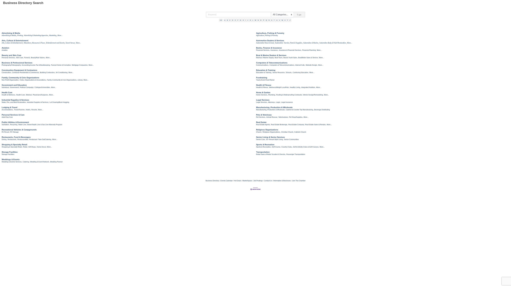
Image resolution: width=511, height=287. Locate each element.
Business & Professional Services (17, 63)
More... (59, 35)
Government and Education (14, 85)
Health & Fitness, (262, 87)
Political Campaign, (27, 87)
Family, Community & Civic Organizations (20, 78)
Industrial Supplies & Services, (38, 102)
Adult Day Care (7, 117)
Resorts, (34, 110)
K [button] (250, 20)
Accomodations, (7, 110)
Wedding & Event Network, (39, 162)
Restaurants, (12, 139)
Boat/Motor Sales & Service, (308, 58)
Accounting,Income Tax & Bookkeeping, (36, 65)
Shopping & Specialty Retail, (12, 147)
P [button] (263, 20)
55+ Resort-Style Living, (274, 139)
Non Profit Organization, (10, 80)
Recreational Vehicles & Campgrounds (19, 130)
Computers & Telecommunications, (282, 65)
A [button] (224, 20)
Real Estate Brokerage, (279, 125)
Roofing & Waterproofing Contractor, (289, 95)
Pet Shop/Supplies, (296, 117)
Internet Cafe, (300, 65)
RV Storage (14, 132)
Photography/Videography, (11, 65)
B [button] (227, 20)
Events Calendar (227, 181)
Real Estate (261, 122)
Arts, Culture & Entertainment (15, 40)
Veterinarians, (283, 117)
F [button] (237, 20)
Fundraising (261, 78)
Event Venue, (70, 43)
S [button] (271, 20)
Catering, (26, 162)
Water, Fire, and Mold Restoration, (14, 102)
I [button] (245, 20)
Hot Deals (237, 181)
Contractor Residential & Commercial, (25, 72)
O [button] (260, 20)
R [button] (269, 20)
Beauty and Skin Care (11, 55)
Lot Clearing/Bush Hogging (59, 102)
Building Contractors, (47, 72)
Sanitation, (5, 125)
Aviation (5, 48)
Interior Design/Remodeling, (313, 95)
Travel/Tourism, (19, 110)
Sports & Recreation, (263, 147)
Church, (259, 132)
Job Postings (258, 181)
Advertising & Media (11, 33)
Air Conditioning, (62, 72)
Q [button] (266, 20)
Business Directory (212, 181)
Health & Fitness (263, 85)
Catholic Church (300, 132)
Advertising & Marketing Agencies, (36, 35)
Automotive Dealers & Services (270, 40)
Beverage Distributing (322, 110)
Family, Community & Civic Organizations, (62, 80)
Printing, (20, 35)
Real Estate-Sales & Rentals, (315, 125)
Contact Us (268, 181)
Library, (80, 80)
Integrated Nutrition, (308, 87)
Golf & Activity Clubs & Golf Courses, (306, 147)
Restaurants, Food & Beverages (16, 137)
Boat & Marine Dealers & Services (271, 55)
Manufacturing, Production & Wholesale (274, 107)
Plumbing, (272, 95)
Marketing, (53, 35)
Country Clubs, (286, 147)
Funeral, (27, 58)
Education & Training (265, 70)
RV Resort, (6, 132)
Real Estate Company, (296, 125)
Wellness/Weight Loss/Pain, (279, 87)
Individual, (5, 87)
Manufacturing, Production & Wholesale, (270, 110)
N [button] (258, 20)
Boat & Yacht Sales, (290, 58)
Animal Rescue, (272, 117)
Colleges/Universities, (42, 87)
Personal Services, (8, 58)
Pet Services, (261, 117)
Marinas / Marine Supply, (265, 58)
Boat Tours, (279, 58)
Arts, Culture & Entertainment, (12, 43)
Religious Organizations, (271, 132)
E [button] (235, 20)
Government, (14, 87)
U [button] (276, 20)
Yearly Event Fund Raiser (265, 80)
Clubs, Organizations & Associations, (33, 80)
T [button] (274, 20)
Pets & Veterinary (264, 115)
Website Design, (312, 65)
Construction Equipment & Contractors (19, 70)
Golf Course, (276, 147)
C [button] (229, 20)
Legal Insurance (287, 102)
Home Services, (262, 95)
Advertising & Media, (9, 35)
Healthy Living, (295, 87)
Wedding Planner (56, 162)
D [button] (232, 20)
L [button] (252, 20)
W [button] (282, 20)
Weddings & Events (11, 159)
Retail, (25, 147)
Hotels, (28, 110)
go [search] (300, 15)
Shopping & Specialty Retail (14, 145)
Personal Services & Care (13, 115)
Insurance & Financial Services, (290, 50)
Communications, (262, 65)
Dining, (4, 139)
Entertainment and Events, (55, 43)
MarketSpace (247, 181)
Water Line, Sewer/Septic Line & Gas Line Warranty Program (40, 125)
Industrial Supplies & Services (15, 100)
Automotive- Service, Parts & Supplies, (289, 43)
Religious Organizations (267, 130)
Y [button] (287, 20)
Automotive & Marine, (311, 43)
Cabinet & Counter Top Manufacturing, (300, 110)
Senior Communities (291, 139)
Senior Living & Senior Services (270, 137)
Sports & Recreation (265, 145)
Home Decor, (41, 147)
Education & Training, (264, 72)
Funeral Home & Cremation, (61, 65)
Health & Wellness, (8, 95)
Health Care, (20, 95)
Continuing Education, (301, 72)
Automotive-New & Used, (265, 43)
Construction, (6, 72)
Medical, (29, 95)
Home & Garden (263, 92)
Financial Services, (263, 50)
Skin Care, (20, 58)
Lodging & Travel (9, 107)
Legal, (278, 102)
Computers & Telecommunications (271, 63)
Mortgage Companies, (80, 65)
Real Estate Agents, (263, 125)
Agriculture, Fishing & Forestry (270, 33)
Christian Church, (287, 132)
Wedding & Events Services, (12, 162)
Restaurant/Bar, (23, 139)
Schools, (289, 72)
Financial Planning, (309, 50)
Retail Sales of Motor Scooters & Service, (271, 154)
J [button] (247, 20)
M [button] (255, 20)
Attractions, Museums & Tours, (34, 43)
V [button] (279, 20)
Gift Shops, (32, 147)
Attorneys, (271, 102)
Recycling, (14, 125)
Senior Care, (260, 139)
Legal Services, (261, 102)
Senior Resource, (278, 72)
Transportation (263, 152)
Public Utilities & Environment (15, 122)
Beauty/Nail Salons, (38, 58)
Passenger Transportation (295, 154)
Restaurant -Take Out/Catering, (40, 139)
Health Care (7, 92)
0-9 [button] (221, 20)
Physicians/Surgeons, (40, 95)
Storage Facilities (10, 152)
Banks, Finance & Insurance (269, 48)
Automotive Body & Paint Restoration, (332, 43)
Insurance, (274, 50)
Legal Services (262, 100)
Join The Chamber (299, 181)
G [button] (240, 20)
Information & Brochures (282, 181)
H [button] (243, 20)
